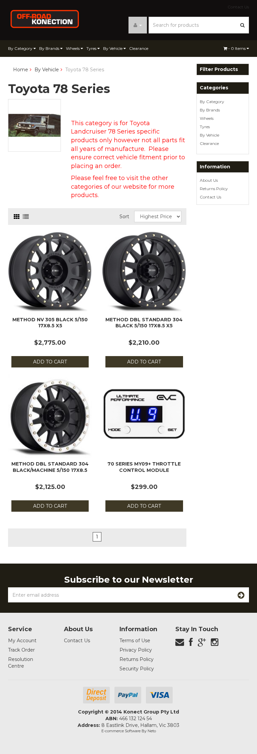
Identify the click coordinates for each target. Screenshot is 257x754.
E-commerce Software (121, 731)
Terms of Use (134, 641)
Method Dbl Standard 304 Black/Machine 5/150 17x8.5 (50, 467)
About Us (209, 180)
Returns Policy (214, 188)
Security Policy (136, 669)
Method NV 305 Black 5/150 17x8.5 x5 (50, 323)
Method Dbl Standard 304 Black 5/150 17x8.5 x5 (144, 323)
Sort (124, 217)
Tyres (91, 48)
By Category (20, 48)
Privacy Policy (135, 650)
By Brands (49, 48)
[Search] (242, 25)
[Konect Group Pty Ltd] (45, 18)
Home (20, 70)
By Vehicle (113, 48)
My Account (22, 641)
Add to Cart (50, 362)
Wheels (73, 48)
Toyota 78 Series (84, 70)
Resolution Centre (20, 662)
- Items (237, 48)
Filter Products (219, 69)
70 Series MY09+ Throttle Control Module (144, 467)
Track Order (21, 650)
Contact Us (238, 6)
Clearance (138, 48)
